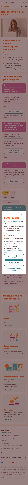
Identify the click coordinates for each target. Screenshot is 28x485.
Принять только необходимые (14, 263)
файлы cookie (16, 221)
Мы (5, 221)
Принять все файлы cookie (14, 257)
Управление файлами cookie (14, 269)
